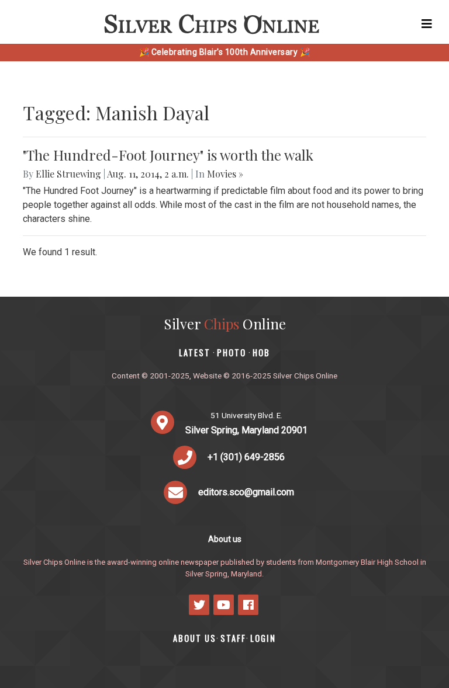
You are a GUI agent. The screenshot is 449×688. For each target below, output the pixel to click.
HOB (261, 352)
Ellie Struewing (68, 174)
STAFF (233, 638)
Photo (231, 352)
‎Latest (194, 352)
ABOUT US (194, 638)
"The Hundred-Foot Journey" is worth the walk (168, 154)
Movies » (225, 174)
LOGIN (263, 638)
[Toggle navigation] (427, 24)
